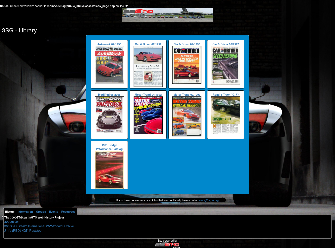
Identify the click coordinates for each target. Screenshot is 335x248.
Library (28, 30)
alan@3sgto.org (209, 200)
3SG (8, 30)
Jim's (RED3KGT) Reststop (22, 230)
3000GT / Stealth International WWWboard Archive (39, 226)
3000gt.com (12, 221)
